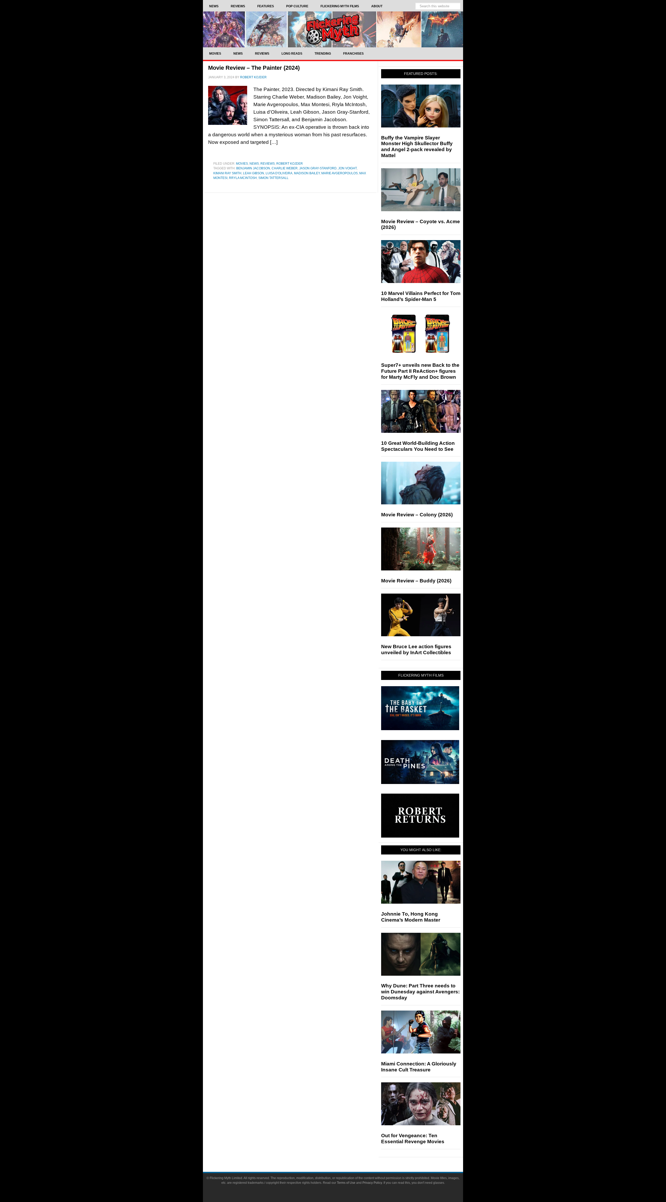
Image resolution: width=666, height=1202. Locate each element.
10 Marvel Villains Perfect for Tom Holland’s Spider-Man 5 (420, 296)
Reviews (267, 163)
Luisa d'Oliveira (279, 173)
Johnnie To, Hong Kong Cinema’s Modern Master (410, 917)
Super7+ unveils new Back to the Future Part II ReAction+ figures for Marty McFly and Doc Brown (420, 371)
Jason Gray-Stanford (318, 168)
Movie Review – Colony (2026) (417, 514)
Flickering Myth (333, 29)
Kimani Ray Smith (227, 173)
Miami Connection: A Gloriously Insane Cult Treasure (418, 1066)
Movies (242, 163)
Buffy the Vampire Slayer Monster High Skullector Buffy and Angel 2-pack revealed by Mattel (417, 146)
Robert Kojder (289, 163)
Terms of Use (346, 1183)
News (254, 163)
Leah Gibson (253, 173)
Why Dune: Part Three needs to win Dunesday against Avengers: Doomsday (420, 991)
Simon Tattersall (273, 178)
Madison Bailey (307, 173)
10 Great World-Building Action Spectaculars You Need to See (418, 446)
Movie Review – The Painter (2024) (254, 68)
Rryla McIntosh (243, 178)
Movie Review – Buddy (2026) (416, 580)
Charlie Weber (285, 168)
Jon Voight (347, 168)
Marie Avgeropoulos (339, 173)
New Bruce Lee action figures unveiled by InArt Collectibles (416, 649)
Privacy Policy (372, 1183)
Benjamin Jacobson (253, 168)
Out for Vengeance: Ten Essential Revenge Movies (412, 1138)
